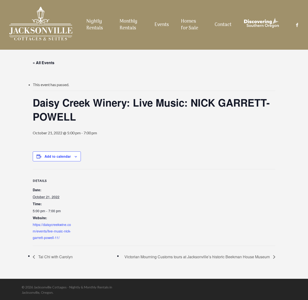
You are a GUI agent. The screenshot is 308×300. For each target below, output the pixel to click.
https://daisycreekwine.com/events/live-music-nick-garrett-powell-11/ (52, 231)
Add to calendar (58, 156)
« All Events (43, 62)
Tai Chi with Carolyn (55, 256)
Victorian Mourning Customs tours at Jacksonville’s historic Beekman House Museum (197, 256)
